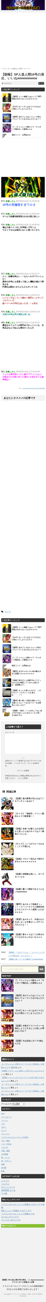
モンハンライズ (8, 1187)
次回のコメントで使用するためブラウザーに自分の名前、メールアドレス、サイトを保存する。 (23, 763)
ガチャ (3, 1127)
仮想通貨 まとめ (8, 1190)
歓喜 (3, 1171)
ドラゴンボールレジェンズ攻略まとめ (18, 1214)
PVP (3, 1114)
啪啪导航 (14, 1067)
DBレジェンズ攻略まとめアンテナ (16, 1211)
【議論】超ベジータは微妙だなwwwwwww (25, 959)
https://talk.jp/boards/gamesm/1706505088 (34, 388)
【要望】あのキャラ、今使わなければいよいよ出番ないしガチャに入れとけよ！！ (29, 922)
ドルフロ (5, 1184)
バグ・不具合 (6, 1144)
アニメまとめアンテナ (11, 1220)
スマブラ (5, 1181)
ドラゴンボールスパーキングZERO (14, 1137)
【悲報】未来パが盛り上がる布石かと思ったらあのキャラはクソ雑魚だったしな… (29, 831)
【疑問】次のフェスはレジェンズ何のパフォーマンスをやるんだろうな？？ (29, 998)
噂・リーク (5, 1158)
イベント (4, 1120)
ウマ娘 (4, 1193)
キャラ (8, 612)
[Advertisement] (23, 39)
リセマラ (4, 1147)
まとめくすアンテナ (10, 1217)
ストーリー (5, 1134)
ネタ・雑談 (5, 1141)
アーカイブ (6, 1104)
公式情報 (4, 1154)
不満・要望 (5, 1151)
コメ (41, 83)
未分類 (3, 1168)
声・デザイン (6, 1161)
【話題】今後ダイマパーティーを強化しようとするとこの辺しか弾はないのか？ (29, 1028)
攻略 (3, 1164)
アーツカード (6, 1117)
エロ (3, 1124)
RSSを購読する (10, 1226)
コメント (9, 732)
